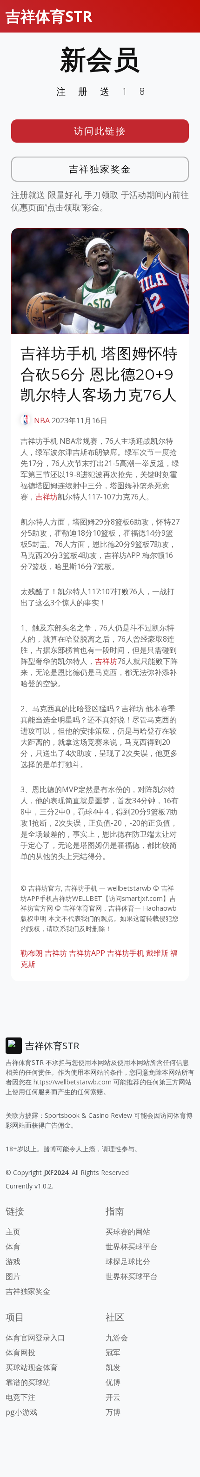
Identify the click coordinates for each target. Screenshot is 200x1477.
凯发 (113, 1367)
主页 (13, 1232)
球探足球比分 (128, 1261)
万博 (113, 1412)
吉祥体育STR (49, 16)
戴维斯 (157, 953)
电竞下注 (20, 1397)
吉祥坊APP (87, 953)
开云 (113, 1397)
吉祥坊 (46, 497)
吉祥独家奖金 (100, 169)
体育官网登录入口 (35, 1338)
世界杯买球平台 (132, 1246)
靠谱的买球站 (28, 1382)
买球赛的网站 (128, 1232)
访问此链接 (100, 131)
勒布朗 (31, 953)
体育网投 (20, 1352)
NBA (42, 420)
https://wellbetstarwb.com (72, 1081)
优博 (113, 1382)
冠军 (113, 1352)
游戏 (13, 1261)
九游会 (117, 1338)
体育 (13, 1246)
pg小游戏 (21, 1412)
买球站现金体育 (32, 1367)
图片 (13, 1276)
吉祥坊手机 (125, 953)
